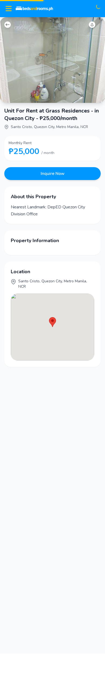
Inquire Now (53, 174)
